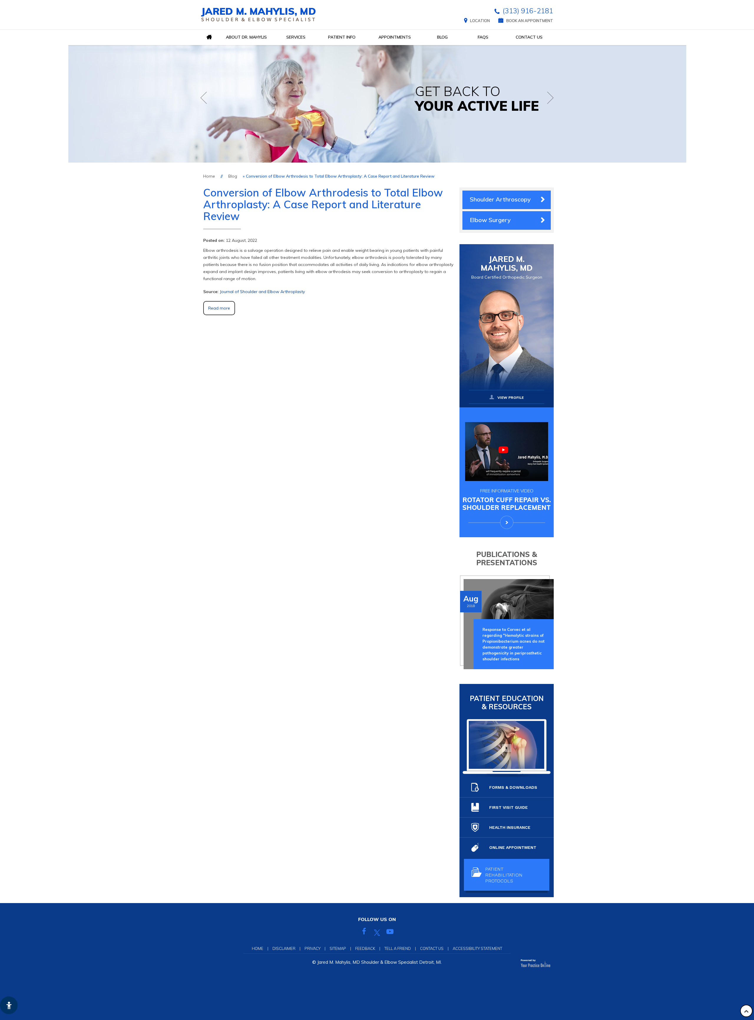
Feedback (365, 948)
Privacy (312, 948)
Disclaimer (283, 948)
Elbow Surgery (490, 220)
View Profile (510, 397)
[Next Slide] (550, 98)
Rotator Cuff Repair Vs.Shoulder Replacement (506, 499)
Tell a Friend (397, 948)
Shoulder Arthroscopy (500, 199)
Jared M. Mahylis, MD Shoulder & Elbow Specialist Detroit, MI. (379, 962)
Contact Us (432, 948)
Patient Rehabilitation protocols (503, 875)
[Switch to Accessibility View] (9, 1005)
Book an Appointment (529, 20)
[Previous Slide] (203, 98)
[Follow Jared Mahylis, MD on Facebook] (364, 932)
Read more (219, 308)
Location (480, 20)
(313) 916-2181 (527, 10)
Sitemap (338, 948)
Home (209, 176)
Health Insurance (509, 827)
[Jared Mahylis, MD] (258, 14)
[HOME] (209, 37)
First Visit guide (508, 807)
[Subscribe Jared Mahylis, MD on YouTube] (389, 932)
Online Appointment (512, 847)
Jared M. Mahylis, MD (506, 267)
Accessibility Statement (477, 948)
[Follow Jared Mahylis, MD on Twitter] (377, 932)
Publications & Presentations (506, 558)
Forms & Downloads (513, 787)
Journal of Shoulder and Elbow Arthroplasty (262, 291)
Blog (232, 176)
